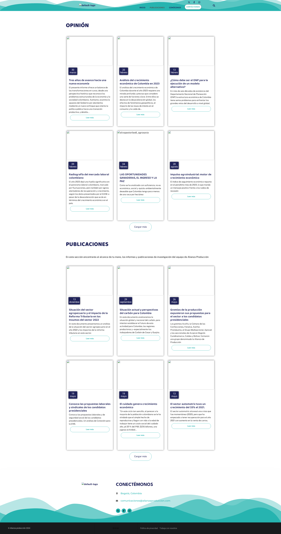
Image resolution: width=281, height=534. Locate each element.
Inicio (142, 7)
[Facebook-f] (194, 2)
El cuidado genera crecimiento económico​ (138, 406)
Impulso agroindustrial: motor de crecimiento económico (190, 176)
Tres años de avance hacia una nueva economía (87, 82)
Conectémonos (134, 485)
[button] (176, 7)
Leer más (90, 118)
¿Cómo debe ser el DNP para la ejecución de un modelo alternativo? (189, 83)
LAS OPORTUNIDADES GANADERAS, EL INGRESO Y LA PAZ (138, 177)
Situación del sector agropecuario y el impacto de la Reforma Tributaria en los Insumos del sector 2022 (88, 315)
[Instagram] (199, 2)
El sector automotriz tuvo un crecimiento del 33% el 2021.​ (188, 406)
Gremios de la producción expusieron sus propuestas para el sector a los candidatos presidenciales (190, 315)
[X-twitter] (189, 2)
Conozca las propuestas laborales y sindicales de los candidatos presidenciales (89, 407)
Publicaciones (157, 7)
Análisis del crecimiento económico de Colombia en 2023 (140, 82)
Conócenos (175, 7)
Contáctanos (193, 7)
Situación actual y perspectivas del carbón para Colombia (139, 311)
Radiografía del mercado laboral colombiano (89, 176)
